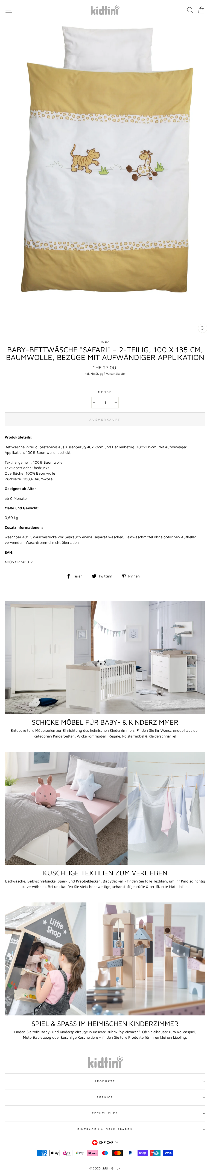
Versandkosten (116, 373)
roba (105, 341)
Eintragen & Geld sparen (105, 1129)
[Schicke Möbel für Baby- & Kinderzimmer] (105, 657)
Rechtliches (105, 1113)
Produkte (105, 1081)
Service (105, 1097)
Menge (105, 392)
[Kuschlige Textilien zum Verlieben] (105, 808)
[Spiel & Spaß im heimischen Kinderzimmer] (105, 958)
